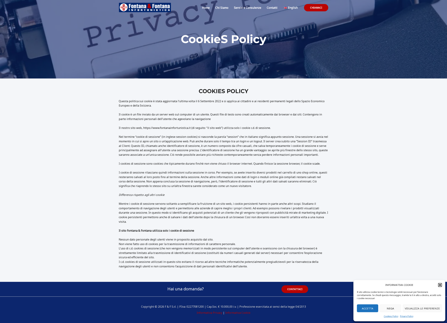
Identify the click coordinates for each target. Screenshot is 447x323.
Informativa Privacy (209, 313)
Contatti (272, 8)
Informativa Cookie (237, 313)
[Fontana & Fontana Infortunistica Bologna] (145, 7)
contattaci (294, 289)
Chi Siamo (221, 8)
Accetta (367, 308)
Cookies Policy (391, 316)
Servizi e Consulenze (247, 8)
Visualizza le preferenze (422, 308)
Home (206, 8)
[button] (440, 285)
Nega (390, 308)
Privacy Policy (406, 316)
